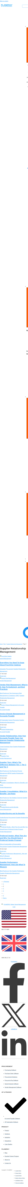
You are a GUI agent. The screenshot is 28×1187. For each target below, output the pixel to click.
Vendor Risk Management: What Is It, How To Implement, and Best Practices (14, 687)
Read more (3, 676)
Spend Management (5, 658)
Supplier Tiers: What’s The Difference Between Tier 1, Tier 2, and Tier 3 (13, 764)
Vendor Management (6, 680)
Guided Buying (4, 817)
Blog (5, 644)
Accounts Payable (5, 709)
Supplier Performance (18, 871)
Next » (5, 898)
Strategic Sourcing (17, 797)
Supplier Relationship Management (14, 644)
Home (1, 644)
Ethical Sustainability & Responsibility (10, 844)
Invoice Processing (14, 720)
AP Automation (4, 720)
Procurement (9, 669)
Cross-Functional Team (6, 746)
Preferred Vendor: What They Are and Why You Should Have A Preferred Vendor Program (13, 838)
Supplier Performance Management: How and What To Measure (12, 864)
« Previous (6, 881)
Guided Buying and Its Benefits (12, 813)
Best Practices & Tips (6, 693)
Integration (3, 669)
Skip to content (4, 1)
